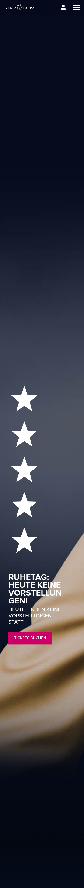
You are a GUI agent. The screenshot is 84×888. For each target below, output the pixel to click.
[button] (76, 7)
